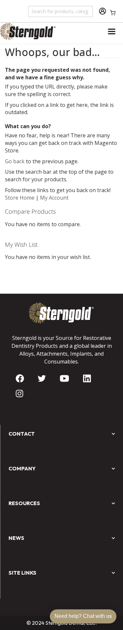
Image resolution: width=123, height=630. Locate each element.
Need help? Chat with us (83, 616)
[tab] (61, 356)
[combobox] (60, 11)
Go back (15, 161)
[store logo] (31, 31)
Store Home (19, 197)
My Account (54, 197)
